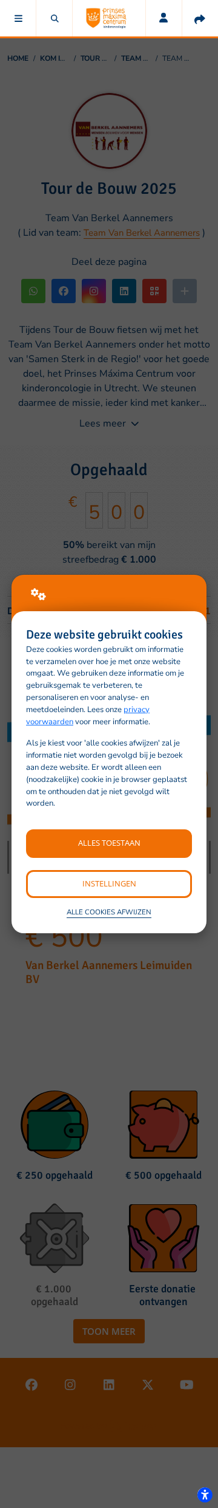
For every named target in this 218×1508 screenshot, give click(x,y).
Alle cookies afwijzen (109, 912)
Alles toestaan (109, 842)
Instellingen (109, 883)
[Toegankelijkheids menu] (204, 1494)
